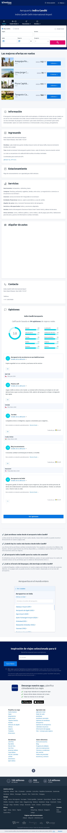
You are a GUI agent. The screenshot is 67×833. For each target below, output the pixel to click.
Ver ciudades (21, 589)
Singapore (47, 810)
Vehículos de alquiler (14, 724)
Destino (36, 31)
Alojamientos (12, 716)
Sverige (22, 805)
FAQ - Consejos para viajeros (44, 731)
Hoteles (10, 722)
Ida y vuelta (7, 29)
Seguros (10, 729)
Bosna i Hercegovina (14, 799)
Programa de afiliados (42, 746)
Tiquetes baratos (13, 720)
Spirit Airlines (11, 761)
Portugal (5, 805)
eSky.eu (25, 818)
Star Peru (11, 748)
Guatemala (56, 791)
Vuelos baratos (12, 712)
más (54, 831)
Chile (16, 791)
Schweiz (38, 805)
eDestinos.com (38, 818)
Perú (29, 794)
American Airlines (13, 750)
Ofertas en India (20, 597)
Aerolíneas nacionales (42, 718)
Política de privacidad (42, 754)
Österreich (53, 802)
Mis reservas (39, 752)
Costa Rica (35, 791)
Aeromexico (11, 758)
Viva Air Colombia (13, 754)
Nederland (42, 802)
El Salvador (22, 791)
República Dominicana (45, 791)
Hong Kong (34, 810)
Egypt (5, 810)
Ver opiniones (33, 516)
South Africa (6, 812)
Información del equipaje (43, 729)
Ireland (17, 802)
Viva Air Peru (11, 746)
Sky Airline (11, 744)
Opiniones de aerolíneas (43, 720)
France (59, 799)
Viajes (10, 714)
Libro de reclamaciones (42, 748)
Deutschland (47, 799)
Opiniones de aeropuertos (43, 724)
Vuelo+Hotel (11, 718)
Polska (59, 802)
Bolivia (12, 791)
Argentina (6, 791)
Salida (3, 38)
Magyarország (28, 802)
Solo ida (17, 29)
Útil (7, 369)
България (23, 799)
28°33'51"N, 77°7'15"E (9, 160)
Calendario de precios (42, 727)
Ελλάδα (5, 802)
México (12, 794)
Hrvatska (11, 802)
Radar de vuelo (40, 714)
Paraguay (41, 794)
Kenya (9, 810)
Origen (3, 31)
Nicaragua (18, 794)
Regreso (20, 38)
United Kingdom (46, 805)
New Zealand (58, 811)
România (16, 805)
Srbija (11, 805)
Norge (47, 802)
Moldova (35, 802)
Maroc (14, 810)
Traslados (11, 731)
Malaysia (40, 810)
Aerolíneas (39, 716)
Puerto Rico (34, 794)
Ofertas (10, 727)
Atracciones (11, 733)
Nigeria (19, 810)
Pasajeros (36, 38)
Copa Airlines (12, 752)
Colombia (28, 791)
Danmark (40, 799)
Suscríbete (10, 664)
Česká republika (31, 799)
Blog (37, 744)
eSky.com (30, 818)
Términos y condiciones (42, 750)
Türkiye (33, 812)
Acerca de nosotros (41, 742)
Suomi (33, 805)
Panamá (24, 794)
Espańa (54, 799)
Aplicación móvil (40, 712)
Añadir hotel (60, 29)
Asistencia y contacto (42, 756)
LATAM (10, 756)
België (5, 799)
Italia (21, 802)
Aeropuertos (39, 722)
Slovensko (28, 805)
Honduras (6, 794)
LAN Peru (11, 742)
